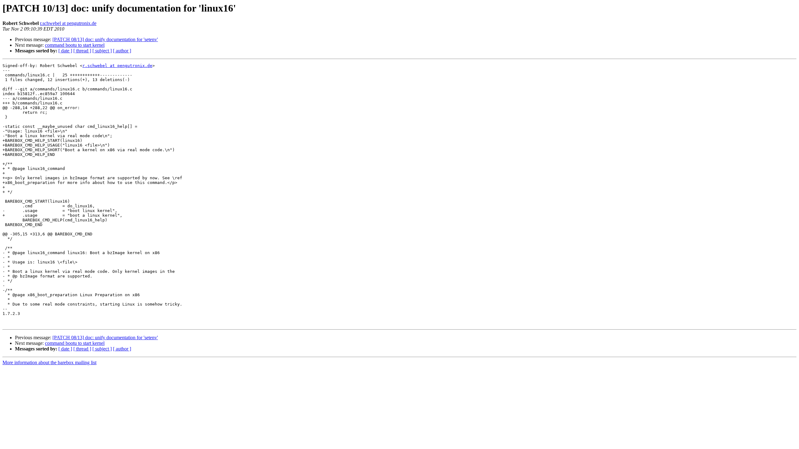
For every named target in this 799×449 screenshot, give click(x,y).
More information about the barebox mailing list (49, 362)
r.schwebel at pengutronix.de (68, 23)
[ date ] (65, 50)
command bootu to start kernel (75, 45)
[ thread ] (82, 50)
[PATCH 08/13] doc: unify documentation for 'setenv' (105, 39)
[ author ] (122, 50)
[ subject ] (102, 50)
